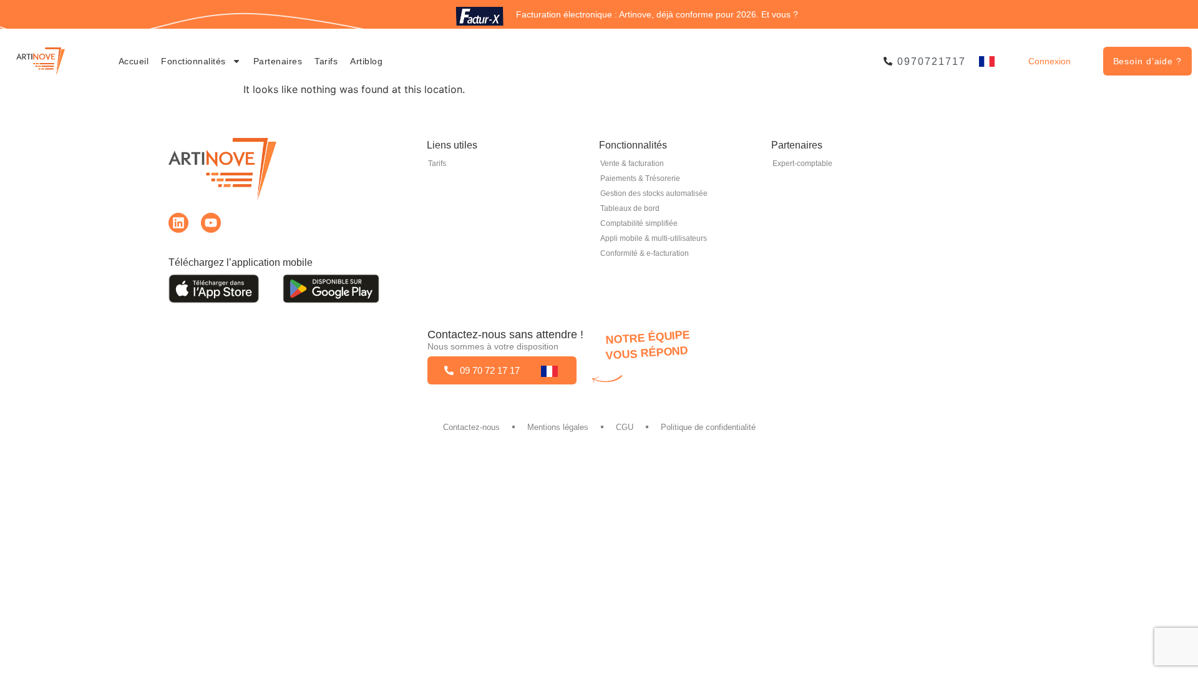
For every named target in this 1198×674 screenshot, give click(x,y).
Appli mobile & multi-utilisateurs (653, 238)
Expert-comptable (802, 163)
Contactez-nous (471, 427)
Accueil (134, 61)
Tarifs (326, 61)
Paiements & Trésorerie (640, 178)
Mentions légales (557, 427)
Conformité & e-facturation (644, 253)
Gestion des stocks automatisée (654, 193)
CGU (624, 427)
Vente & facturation (632, 163)
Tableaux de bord (630, 208)
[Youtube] (211, 223)
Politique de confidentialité (708, 427)
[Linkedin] (178, 223)
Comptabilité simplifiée (639, 223)
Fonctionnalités (193, 61)
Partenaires (278, 61)
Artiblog (366, 61)
